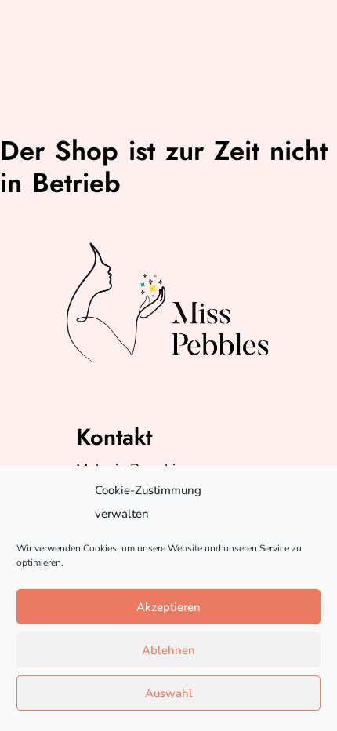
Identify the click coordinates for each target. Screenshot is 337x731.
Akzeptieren (168, 607)
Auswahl (169, 693)
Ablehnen (168, 650)
